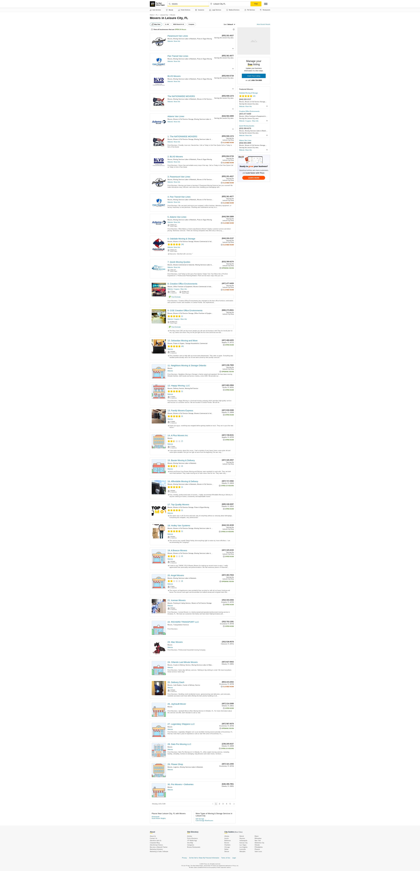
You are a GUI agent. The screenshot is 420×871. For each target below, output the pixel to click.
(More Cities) (238, 832)
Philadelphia (258, 847)
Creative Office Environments (249, 111)
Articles (189, 836)
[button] (265, 4)
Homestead (155, 816)
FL (157, 15)
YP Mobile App (192, 840)
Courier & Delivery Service (182, 665)
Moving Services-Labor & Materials (184, 39)
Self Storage (200, 819)
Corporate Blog (155, 843)
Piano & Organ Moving (204, 39)
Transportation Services (181, 625)
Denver (226, 851)
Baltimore (227, 840)
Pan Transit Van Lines (178, 56)
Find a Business (192, 838)
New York (258, 840)
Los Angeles (244, 847)
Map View (157, 24)
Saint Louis (258, 851)
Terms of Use (225, 858)
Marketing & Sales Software (159, 851)
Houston (242, 838)
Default (230, 24)
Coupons (176, 289)
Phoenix (257, 849)
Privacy (184, 858)
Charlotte (227, 845)
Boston (226, 843)
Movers (170, 39)
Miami (257, 836)
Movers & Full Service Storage (207, 99)
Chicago (227, 847)
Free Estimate (176, 297)
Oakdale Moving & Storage (248, 93)
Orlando (257, 845)
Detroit (242, 836)
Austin (226, 838)
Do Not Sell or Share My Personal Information (204, 858)
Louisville (243, 849)
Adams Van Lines (176, 116)
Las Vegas (243, 845)
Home (152, 15)
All (168, 24)
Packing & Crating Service (182, 603)
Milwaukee (258, 838)
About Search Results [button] (263, 24)
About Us (153, 836)
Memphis (242, 851)
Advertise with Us (155, 840)
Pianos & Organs (178, 343)
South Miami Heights (159, 818)
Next (233, 804)
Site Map (190, 843)
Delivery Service (178, 388)
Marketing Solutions (156, 849)
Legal (234, 858)
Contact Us (153, 838)
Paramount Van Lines (178, 36)
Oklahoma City (259, 843)
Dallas (226, 849)
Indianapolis (243, 840)
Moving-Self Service (191, 388)
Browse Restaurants (193, 847)
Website (170, 41)
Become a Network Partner (158, 847)
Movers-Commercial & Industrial (204, 241)
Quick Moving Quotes (246, 126)
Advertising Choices (156, 845)
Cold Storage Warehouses (204, 820)
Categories (190, 845)
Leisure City (164, 15)
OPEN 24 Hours (180, 29)
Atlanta (226, 836)
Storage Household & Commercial (196, 343)
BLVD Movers (174, 76)
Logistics (176, 767)
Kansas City (244, 843)
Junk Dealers (177, 685)
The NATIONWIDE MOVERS (181, 96)
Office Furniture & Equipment (182, 286)
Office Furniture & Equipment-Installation (207, 313)
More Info (177, 41)
